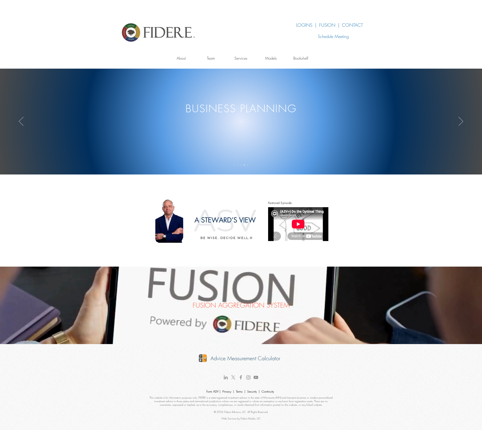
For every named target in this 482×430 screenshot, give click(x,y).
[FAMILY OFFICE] (247, 165)
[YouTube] (256, 377)
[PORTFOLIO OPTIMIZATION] (237, 165)
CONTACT (354, 25)
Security (252, 391)
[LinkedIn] (226, 377)
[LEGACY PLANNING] (241, 165)
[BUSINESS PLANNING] (244, 165)
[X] (233, 377)
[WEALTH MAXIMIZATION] (234, 165)
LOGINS (304, 25)
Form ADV (213, 391)
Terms (239, 391)
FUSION (328, 25)
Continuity (268, 391)
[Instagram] (248, 377)
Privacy (226, 391)
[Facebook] (241, 377)
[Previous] (21, 122)
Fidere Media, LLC (251, 418)
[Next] (460, 122)
